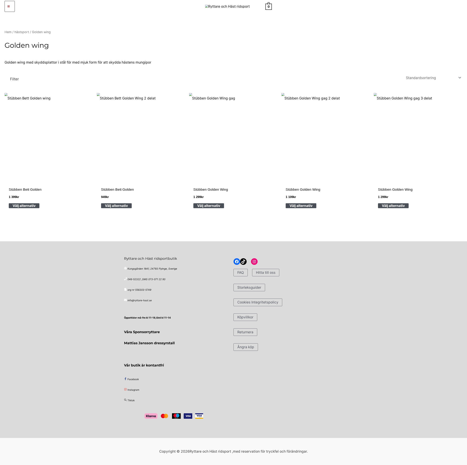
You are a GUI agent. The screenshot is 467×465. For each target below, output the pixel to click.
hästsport (21, 32)
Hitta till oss (265, 272)
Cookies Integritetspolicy (257, 302)
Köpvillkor (245, 317)
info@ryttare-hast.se (140, 300)
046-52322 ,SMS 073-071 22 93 (146, 279)
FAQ (240, 272)
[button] (259, 6)
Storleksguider (249, 287)
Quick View (49, 176)
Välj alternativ (24, 205)
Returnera (245, 332)
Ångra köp (245, 347)
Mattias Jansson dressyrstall (149, 343)
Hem (8, 32)
